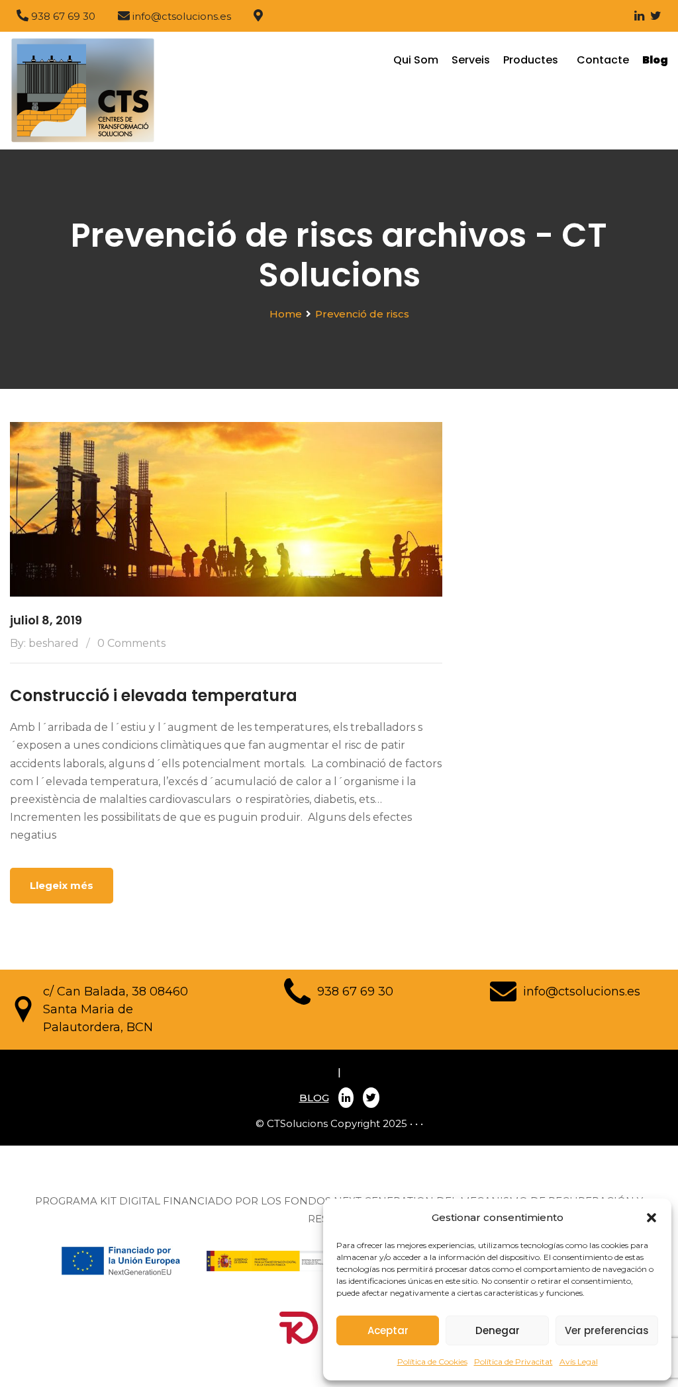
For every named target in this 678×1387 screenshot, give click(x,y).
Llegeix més (61, 885)
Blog (655, 59)
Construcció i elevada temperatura (153, 695)
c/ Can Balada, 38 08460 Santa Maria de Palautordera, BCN (115, 1009)
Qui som (415, 59)
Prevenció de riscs (362, 314)
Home (285, 314)
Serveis (471, 59)
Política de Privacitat (513, 1361)
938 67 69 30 (355, 991)
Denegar (497, 1330)
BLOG (314, 1097)
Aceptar (388, 1330)
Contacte (603, 59)
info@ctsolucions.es (581, 991)
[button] (651, 1217)
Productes (533, 59)
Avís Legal (578, 1361)
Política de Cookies (432, 1361)
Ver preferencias (607, 1330)
